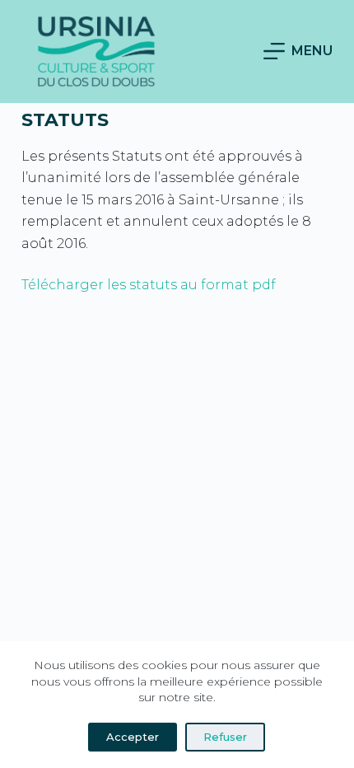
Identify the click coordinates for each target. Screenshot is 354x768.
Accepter (132, 736)
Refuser (225, 736)
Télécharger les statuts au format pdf (148, 285)
